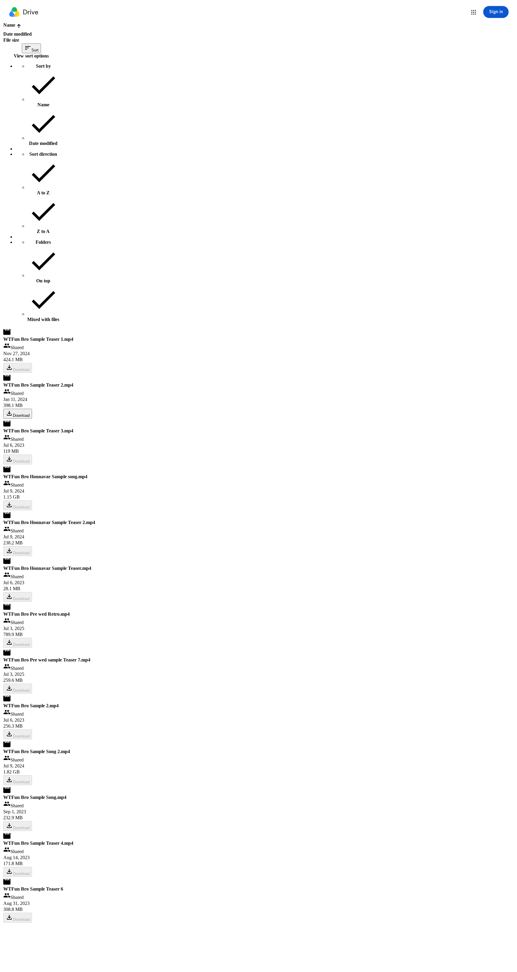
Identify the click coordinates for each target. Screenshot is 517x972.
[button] (474, 12)
